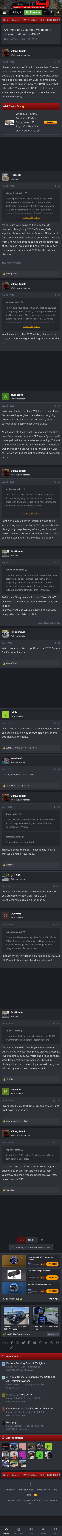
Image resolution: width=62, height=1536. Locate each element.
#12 (58, 924)
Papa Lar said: (13, 1149)
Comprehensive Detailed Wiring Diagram (29, 1408)
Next (31, 1240)
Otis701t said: (13, 1030)
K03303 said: (13, 302)
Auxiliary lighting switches (39, 1284)
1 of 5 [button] (21, 1240)
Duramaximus (36, 1264)
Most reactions (14, 1437)
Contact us (9, 1489)
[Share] (55, 62)
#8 (59, 723)
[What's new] (51, 12)
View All (54, 1299)
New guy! (11, 1422)
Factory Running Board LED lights (25, 1363)
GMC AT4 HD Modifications (19, 1370)
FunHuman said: (14, 932)
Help (55, 1489)
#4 (59, 406)
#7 (59, 643)
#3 (59, 295)
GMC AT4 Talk (13, 1387)
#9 (59, 769)
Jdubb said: (12, 814)
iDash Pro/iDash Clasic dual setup (45, 1328)
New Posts (12, 1356)
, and (21, 748)
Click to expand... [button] (31, 217)
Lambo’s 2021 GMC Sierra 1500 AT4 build (15, 1328)
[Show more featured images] (57, 1315)
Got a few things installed (39, 1271)
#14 (58, 1100)
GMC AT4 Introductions (17, 1429)
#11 (58, 886)
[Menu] (4, 12)
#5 (59, 482)
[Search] (58, 12)
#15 (58, 1142)
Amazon (53, 1264)
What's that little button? (20, 1394)
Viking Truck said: (15, 193)
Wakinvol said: (13, 836)
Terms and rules (25, 1489)
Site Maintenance (11, 262)
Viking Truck (13, 39)
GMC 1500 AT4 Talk (16, 1401)
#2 (59, 186)
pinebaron (35, 1291)
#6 (59, 562)
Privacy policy (43, 1489)
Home (28, 1494)
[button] (45, 12)
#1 (59, 62)
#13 (58, 1023)
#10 (58, 807)
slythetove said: (14, 489)
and (17, 785)
